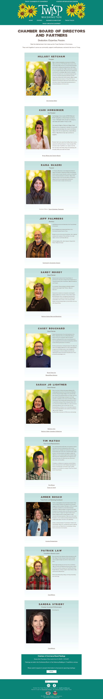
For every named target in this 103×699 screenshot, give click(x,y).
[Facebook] (54, 685)
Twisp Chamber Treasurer (56, 209)
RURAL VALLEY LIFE (55, 697)
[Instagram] (48, 685)
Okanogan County (47, 689)
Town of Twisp (59, 689)
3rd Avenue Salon (51, 100)
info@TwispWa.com (64, 688)
